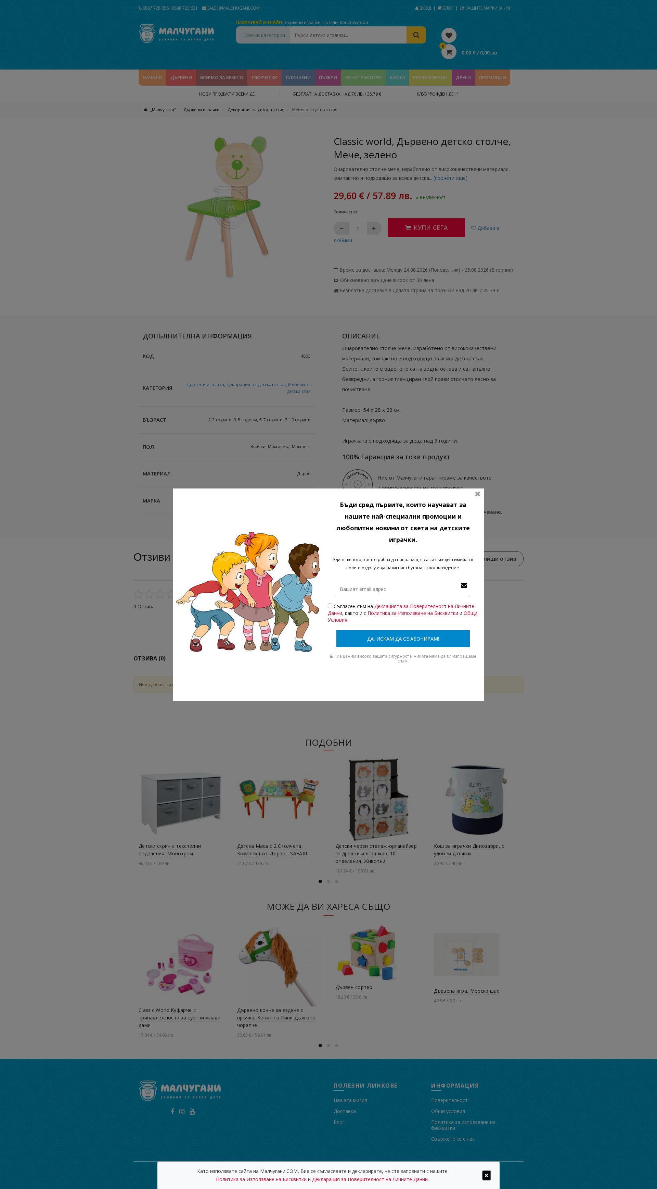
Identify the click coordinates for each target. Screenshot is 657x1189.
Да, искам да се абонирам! (403, 638)
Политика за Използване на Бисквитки (413, 613)
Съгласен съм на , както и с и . (402, 613)
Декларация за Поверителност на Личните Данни (370, 1179)
